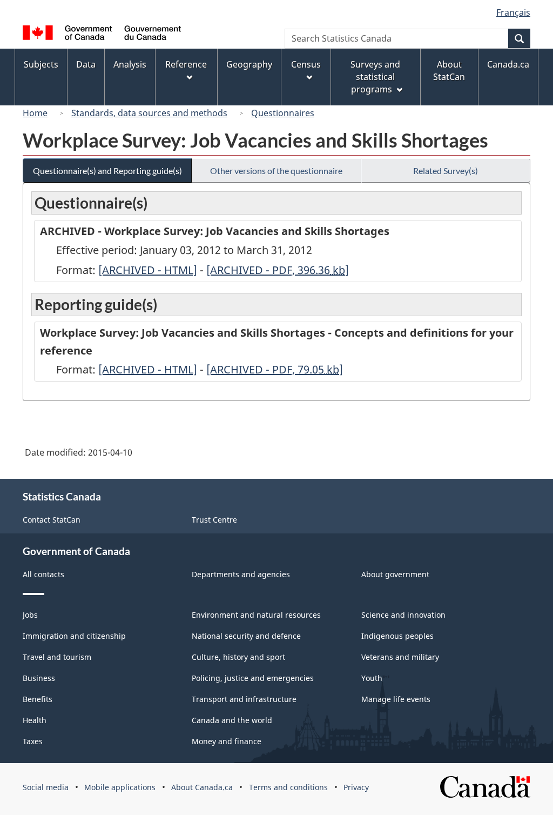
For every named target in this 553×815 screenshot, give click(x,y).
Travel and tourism (57, 657)
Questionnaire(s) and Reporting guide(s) (107, 170)
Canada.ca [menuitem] (508, 64)
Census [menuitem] (306, 64)
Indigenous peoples (397, 636)
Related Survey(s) (445, 170)
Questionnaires (282, 113)
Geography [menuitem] (249, 64)
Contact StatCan (51, 520)
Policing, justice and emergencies (253, 678)
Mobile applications (120, 787)
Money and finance (226, 741)
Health (34, 720)
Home (35, 113)
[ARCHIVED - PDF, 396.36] (277, 270)
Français (513, 12)
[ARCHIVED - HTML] (147, 270)
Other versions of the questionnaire (276, 170)
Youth (371, 678)
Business (39, 678)
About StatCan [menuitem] (449, 70)
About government (395, 574)
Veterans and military (400, 657)
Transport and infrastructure (244, 699)
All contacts (43, 574)
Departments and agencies (241, 574)
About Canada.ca (202, 787)
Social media (46, 787)
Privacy (356, 787)
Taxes (33, 741)
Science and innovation (403, 615)
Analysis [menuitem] (129, 64)
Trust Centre (214, 520)
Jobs (30, 615)
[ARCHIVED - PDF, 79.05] (274, 369)
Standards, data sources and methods (149, 113)
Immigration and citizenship (74, 636)
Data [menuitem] (86, 64)
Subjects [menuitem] (41, 64)
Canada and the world (232, 720)
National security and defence (246, 636)
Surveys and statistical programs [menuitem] (375, 76)
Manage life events (395, 699)
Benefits (37, 699)
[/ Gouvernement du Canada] (102, 34)
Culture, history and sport (238, 657)
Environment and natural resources (256, 615)
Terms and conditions (288, 787)
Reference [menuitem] (186, 64)
